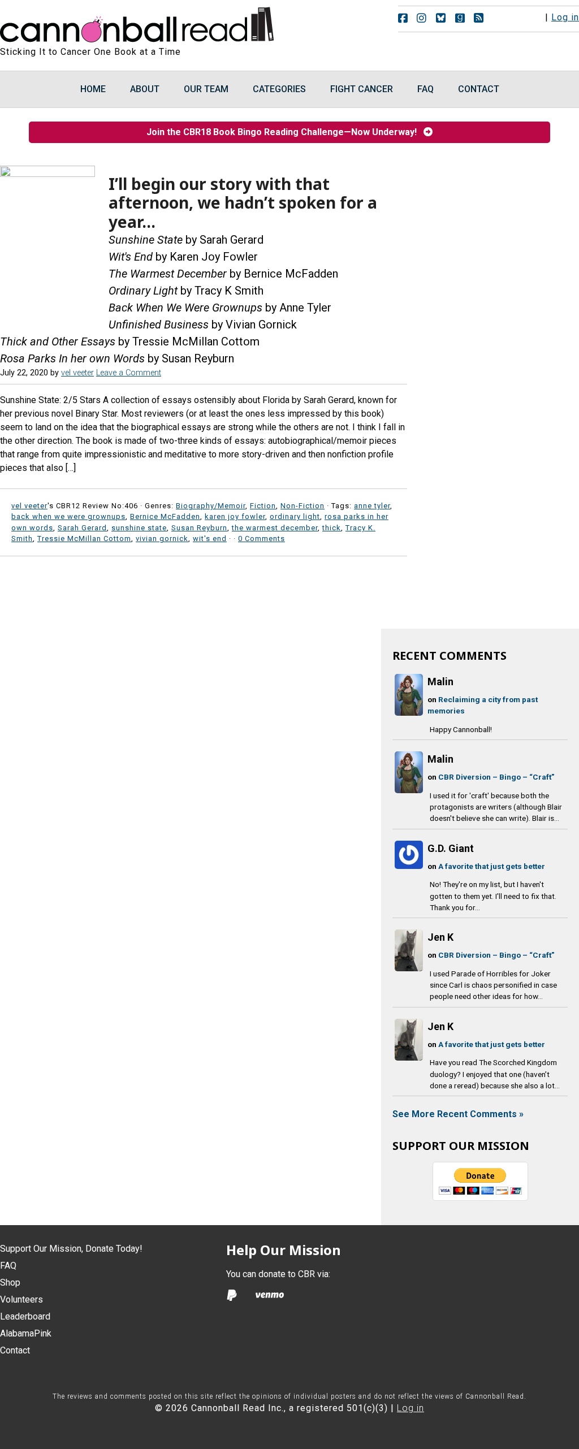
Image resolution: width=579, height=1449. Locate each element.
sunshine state (139, 528)
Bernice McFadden (165, 516)
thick (331, 528)
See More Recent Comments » (458, 1114)
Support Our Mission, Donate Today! (71, 1248)
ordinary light (295, 516)
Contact (15, 1350)
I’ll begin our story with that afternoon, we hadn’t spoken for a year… (243, 202)
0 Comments (261, 538)
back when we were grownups (68, 516)
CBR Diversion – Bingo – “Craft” (496, 776)
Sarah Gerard (82, 528)
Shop (10, 1282)
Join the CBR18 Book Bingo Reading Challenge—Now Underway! (285, 132)
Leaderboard (25, 1316)
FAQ (8, 1265)
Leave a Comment (128, 373)
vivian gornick (162, 538)
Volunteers (21, 1299)
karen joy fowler (235, 516)
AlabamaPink (25, 1333)
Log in (565, 17)
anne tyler (372, 505)
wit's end (210, 538)
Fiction (263, 505)
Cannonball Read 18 (137, 22)
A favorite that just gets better (491, 866)
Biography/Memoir (210, 505)
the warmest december (275, 528)
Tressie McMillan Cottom (84, 538)
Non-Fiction (302, 505)
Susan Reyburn (199, 528)
